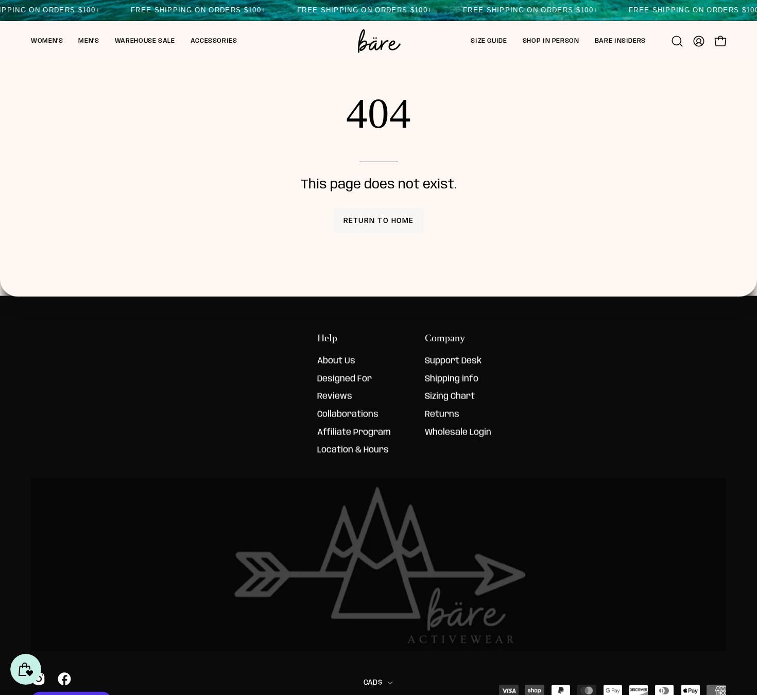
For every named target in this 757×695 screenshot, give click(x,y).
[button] (47, 41)
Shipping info (451, 379)
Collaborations (347, 414)
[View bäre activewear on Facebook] (63, 678)
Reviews (334, 396)
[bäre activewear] (378, 41)
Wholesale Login (458, 432)
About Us (336, 361)
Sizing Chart (450, 396)
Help (327, 337)
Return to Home (378, 220)
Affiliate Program (354, 432)
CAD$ (373, 683)
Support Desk (453, 361)
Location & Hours (353, 450)
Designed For (344, 379)
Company (445, 337)
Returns (442, 414)
